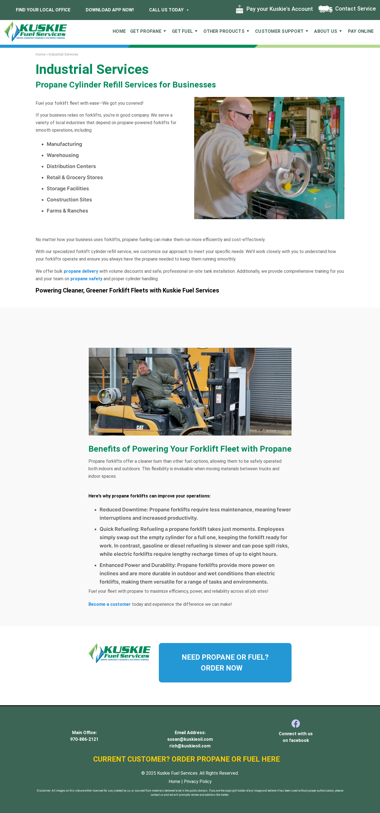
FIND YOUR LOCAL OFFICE (42, 9)
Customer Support (279, 31)
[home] (35, 31)
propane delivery (81, 271)
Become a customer (110, 604)
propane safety (86, 278)
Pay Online (361, 31)
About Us (325, 31)
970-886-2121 (84, 739)
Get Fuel (182, 31)
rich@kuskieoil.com (190, 746)
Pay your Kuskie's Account (279, 9)
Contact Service (355, 8)
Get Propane (145, 31)
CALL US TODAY (166, 9)
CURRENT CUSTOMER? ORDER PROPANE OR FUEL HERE (187, 759)
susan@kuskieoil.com (190, 739)
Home (119, 31)
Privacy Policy (198, 781)
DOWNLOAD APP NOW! (109, 9)
